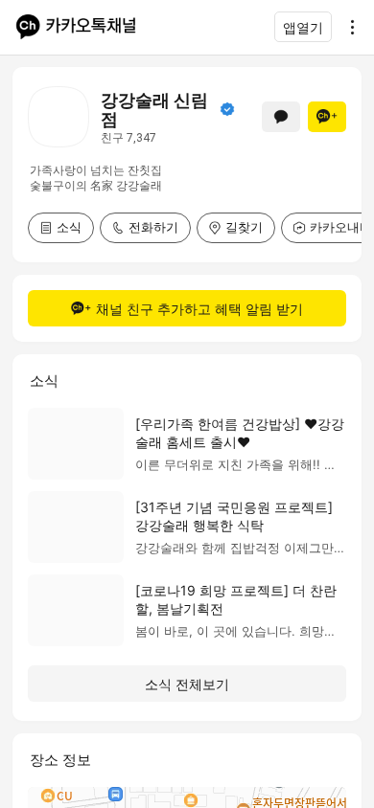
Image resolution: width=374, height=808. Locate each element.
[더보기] (347, 26)
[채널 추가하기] (327, 116)
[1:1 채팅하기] (281, 116)
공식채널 (227, 109)
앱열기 (303, 27)
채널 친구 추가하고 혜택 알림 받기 (199, 309)
